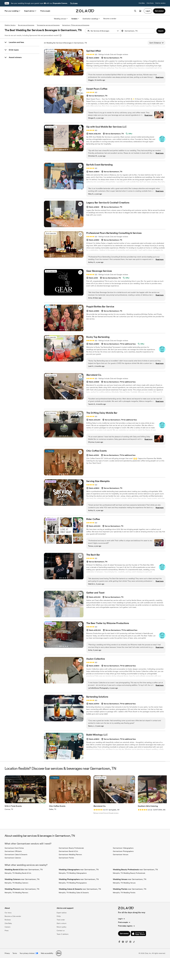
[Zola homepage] (85, 11)
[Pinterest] (123, 942)
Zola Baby (142, 3)
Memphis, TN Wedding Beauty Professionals (129, 873)
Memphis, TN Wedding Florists (124, 892)
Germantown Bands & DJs (68, 851)
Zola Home (150, 3)
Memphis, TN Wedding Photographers (73, 883)
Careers (7, 927)
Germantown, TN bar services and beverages (75, 25)
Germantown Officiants (13, 851)
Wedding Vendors (10, 25)
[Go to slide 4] (65, 74)
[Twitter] (126, 942)
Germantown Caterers (13, 858)
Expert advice (29, 11)
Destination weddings (90, 19)
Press (6, 930)
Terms (14, 953)
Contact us (61, 930)
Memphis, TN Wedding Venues (124, 883)
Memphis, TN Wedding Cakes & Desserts (74, 892)
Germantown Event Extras (14, 848)
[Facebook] (119, 942)
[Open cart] (140, 10)
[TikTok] (134, 942)
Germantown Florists (66, 858)
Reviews (8, 920)
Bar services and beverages (26, 25)
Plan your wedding (11, 11)
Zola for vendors (160, 3)
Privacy (7, 953)
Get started (124, 933)
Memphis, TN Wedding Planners (16, 892)
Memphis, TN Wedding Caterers (16, 883)
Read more (160, 77)
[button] (117, 30)
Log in (120, 919)
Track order (61, 920)
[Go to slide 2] (62, 74)
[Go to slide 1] (60, 74)
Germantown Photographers (123, 851)
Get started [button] (159, 11)
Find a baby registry (125, 926)
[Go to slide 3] (64, 74)
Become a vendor (109, 18)
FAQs (59, 916)
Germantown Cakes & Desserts (16, 854)
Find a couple (45, 11)
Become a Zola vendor (13, 916)
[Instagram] (130, 942)
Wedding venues (60, 19)
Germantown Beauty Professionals (71, 848)
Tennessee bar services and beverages (48, 25)
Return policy (61, 927)
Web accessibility (47, 953)
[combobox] (138, 30)
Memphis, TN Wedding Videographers (73, 873)
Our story (8, 913)
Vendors (74, 19)
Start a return (61, 923)
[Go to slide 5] (67, 74)
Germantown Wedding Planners (70, 854)
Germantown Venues (120, 854)
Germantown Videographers (123, 848)
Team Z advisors (62, 934)
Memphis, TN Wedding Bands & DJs (18, 873)
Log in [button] (148, 11)
